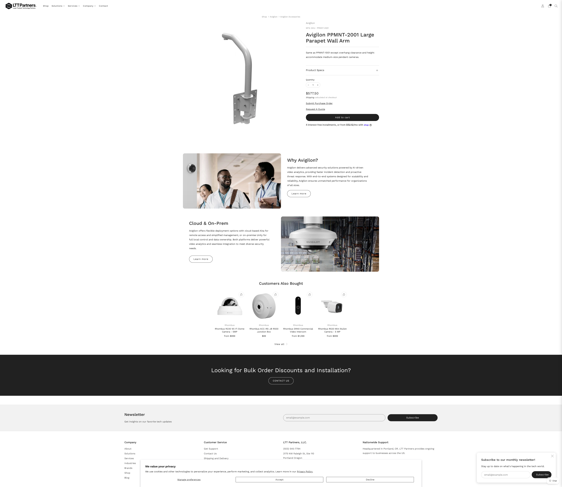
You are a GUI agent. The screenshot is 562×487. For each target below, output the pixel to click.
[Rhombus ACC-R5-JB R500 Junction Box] (264, 306)
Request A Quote (315, 109)
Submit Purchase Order (319, 103)
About (127, 448)
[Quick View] (241, 294)
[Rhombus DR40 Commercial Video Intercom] (298, 306)
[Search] (556, 5)
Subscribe (412, 417)
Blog (126, 477)
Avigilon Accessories (290, 17)
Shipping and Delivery (216, 458)
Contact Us (210, 453)
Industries (130, 463)
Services (72, 6)
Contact (103, 6)
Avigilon (273, 17)
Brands (128, 468)
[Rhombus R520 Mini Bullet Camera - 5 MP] (332, 306)
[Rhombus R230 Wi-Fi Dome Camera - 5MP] (230, 306)
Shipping (310, 97)
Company (88, 6)
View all (279, 344)
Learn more (299, 193)
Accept (279, 479)
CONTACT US (281, 380)
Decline (370, 479)
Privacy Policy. (305, 471)
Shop (46, 6)
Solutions (57, 6)
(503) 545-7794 (291, 448)
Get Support (211, 448)
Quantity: (310, 80)
